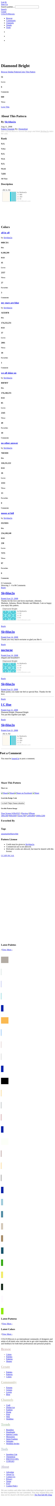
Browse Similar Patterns (10, 72)
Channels (10, 23)
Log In (4, 2)
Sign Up (4, 4)
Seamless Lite (11, 1454)
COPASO (10, 1461)
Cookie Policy (12, 1486)
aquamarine (5, 834)
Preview (24, 813)
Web (8, 1417)
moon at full (7, 513)
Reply (3, 588)
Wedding (9, 1419)
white (16, 834)
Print (8, 1414)
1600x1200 (40, 816)
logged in (15, 758)
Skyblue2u (10, 122)
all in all (5, 232)
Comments (5, 92)
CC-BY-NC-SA (7, 856)
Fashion (9, 1410)
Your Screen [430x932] (10, 813)
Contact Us (10, 1477)
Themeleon (10, 1457)
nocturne (7, 650)
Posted (9, 598)
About (5, 1466)
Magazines (10, 1437)
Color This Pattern (27, 72)
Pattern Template (8, 129)
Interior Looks (12, 1434)
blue (12, 834)
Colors (9, 1354)
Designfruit (23, 129)
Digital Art (10, 1407)
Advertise (10, 1472)
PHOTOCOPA (12, 1459)
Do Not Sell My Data (43, 1495)
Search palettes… (8, 7)
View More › (7, 950)
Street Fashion (12, 1439)
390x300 (4, 816)
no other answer (9, 443)
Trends (9, 25)
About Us (10, 1474)
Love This (5, 107)
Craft (8, 1405)
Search (4, 9)
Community (11, 21)
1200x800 (31, 816)
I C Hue (6, 704)
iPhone (32, 813)
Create (3, 12)
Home (8, 1412)
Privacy (9, 1479)
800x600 (12, 816)
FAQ (8, 1484)
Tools (8, 27)
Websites (9, 1441)
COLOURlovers (8, 14)
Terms (8, 1481)
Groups (9, 1390)
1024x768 (21, 816)
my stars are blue (10, 302)
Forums (9, 1388)
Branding (10, 1430)
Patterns (9, 1359)
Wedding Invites (12, 1443)
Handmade (10, 1432)
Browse (9, 18)
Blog (8, 1394)
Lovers (9, 1392)
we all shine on (8, 373)
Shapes (9, 1361)
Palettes (9, 1357)
